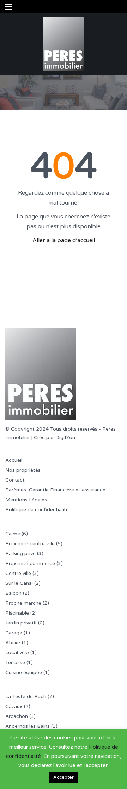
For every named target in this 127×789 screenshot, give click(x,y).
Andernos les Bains (27, 726)
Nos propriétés (23, 470)
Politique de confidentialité (37, 510)
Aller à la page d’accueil (63, 240)
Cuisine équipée (23, 672)
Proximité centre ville (30, 544)
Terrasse (15, 663)
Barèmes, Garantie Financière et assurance (55, 490)
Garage (13, 633)
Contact (15, 480)
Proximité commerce (30, 563)
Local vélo (17, 653)
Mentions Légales (26, 500)
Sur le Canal (19, 583)
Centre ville (18, 573)
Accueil (13, 460)
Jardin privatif (21, 623)
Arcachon (16, 716)
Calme (12, 534)
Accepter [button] (63, 777)
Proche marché (23, 603)
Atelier (12, 643)
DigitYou (65, 437)
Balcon (13, 593)
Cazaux (14, 706)
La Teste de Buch (25, 696)
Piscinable (17, 613)
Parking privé (20, 554)
